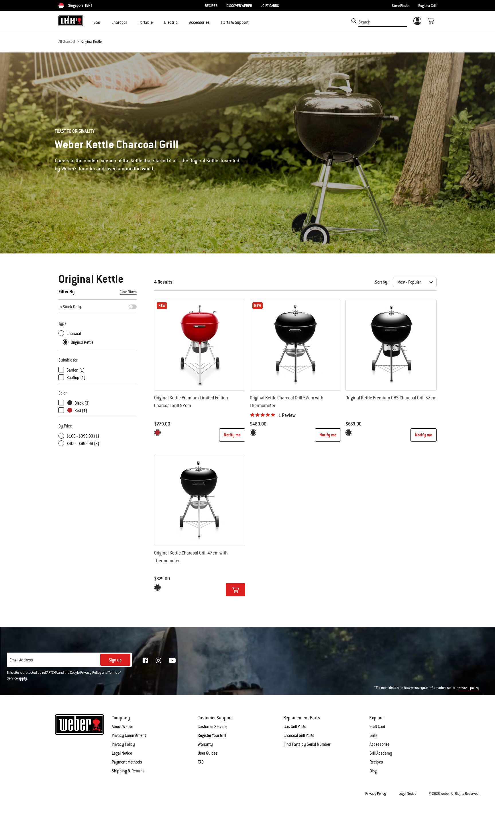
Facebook (145, 660)
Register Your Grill (212, 735)
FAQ (201, 762)
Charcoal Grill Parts (299, 735)
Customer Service (212, 726)
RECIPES (211, 5)
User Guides (208, 753)
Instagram (158, 660)
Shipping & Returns (128, 771)
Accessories (380, 744)
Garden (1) (75, 370)
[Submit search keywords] (354, 20)
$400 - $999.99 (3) (82, 443)
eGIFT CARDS (270, 5)
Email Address (21, 660)
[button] (103, 21)
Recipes (376, 762)
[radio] (157, 432)
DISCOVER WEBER (239, 5)
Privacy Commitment (129, 735)
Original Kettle (91, 41)
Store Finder (401, 5)
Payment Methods (127, 762)
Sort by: (381, 282)
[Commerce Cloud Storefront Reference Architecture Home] (70, 20)
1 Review (287, 415)
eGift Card (377, 726)
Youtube (172, 660)
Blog (373, 771)
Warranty (205, 744)
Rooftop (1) (75, 377)
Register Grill (427, 5)
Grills (374, 735)
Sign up (115, 660)
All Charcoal (66, 41)
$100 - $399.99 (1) (82, 436)
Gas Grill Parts (295, 726)
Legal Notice (122, 753)
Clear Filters (128, 292)
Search (364, 22)
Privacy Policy (90, 672)
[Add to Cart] (235, 589)
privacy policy (468, 688)
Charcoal (73, 333)
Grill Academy (381, 753)
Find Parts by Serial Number (307, 744)
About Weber (122, 726)
